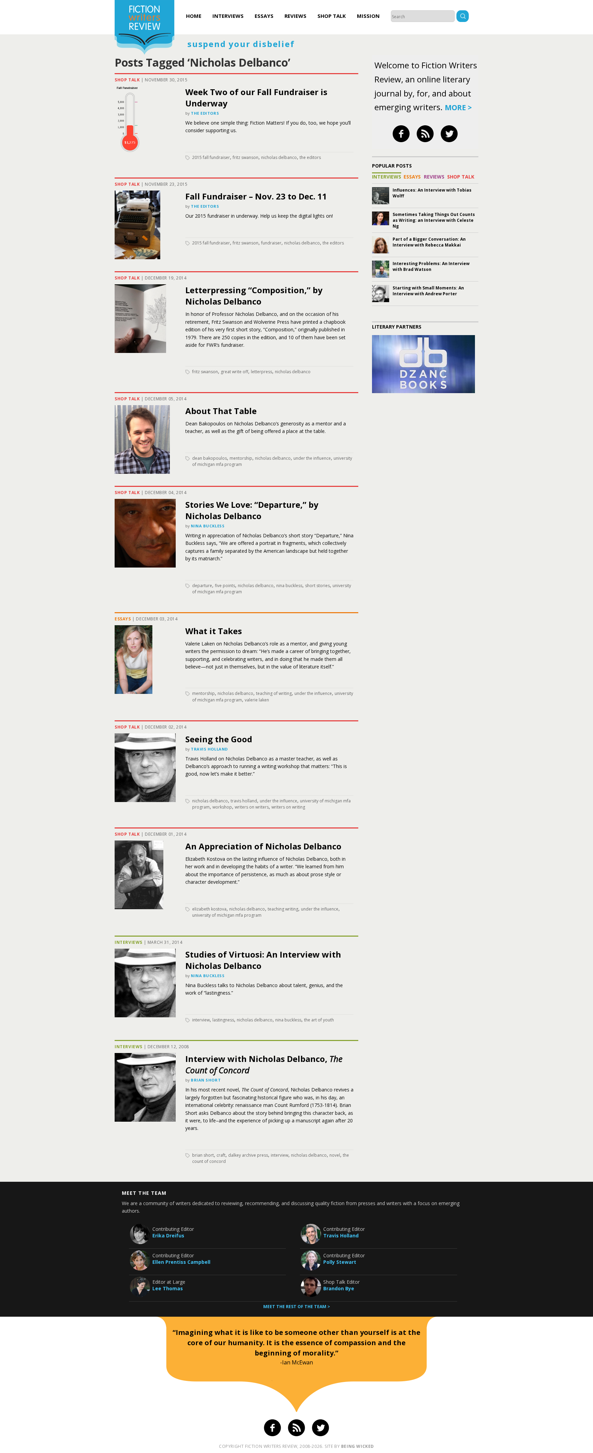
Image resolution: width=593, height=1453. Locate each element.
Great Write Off (234, 372)
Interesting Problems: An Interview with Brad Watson (431, 266)
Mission (368, 15)
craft (221, 1155)
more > (458, 107)
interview (201, 1020)
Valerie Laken (257, 700)
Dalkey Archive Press (248, 1155)
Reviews (295, 15)
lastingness (223, 1020)
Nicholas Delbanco (279, 157)
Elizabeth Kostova (209, 909)
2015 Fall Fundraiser (211, 157)
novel (334, 1155)
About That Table (221, 410)
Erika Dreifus (168, 1235)
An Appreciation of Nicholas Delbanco (263, 846)
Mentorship (241, 458)
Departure (202, 585)
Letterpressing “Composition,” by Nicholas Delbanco (254, 295)
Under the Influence (312, 458)
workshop (222, 807)
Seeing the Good (218, 739)
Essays (264, 15)
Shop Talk (331, 15)
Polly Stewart (339, 1262)
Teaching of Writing (274, 693)
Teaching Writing (283, 909)
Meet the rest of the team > (296, 1306)
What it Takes (213, 631)
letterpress (261, 372)
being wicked (357, 1446)
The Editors (205, 113)
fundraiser (271, 243)
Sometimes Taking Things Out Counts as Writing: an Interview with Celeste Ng (434, 220)
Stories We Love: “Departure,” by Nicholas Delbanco (251, 510)
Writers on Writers (252, 807)
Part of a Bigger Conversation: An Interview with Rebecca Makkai (429, 242)
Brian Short (206, 1080)
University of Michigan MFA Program (226, 915)
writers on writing (288, 807)
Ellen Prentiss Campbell (181, 1262)
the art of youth (319, 1020)
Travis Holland (209, 749)
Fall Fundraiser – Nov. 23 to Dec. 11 (256, 196)
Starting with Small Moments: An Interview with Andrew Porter (428, 291)
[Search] (462, 17)
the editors (310, 157)
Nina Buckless (207, 525)
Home (193, 15)
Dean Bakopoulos (209, 458)
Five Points (225, 585)
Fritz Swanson (245, 157)
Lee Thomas (167, 1288)
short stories (317, 585)
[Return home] (144, 28)
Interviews (228, 15)
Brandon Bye (338, 1288)
